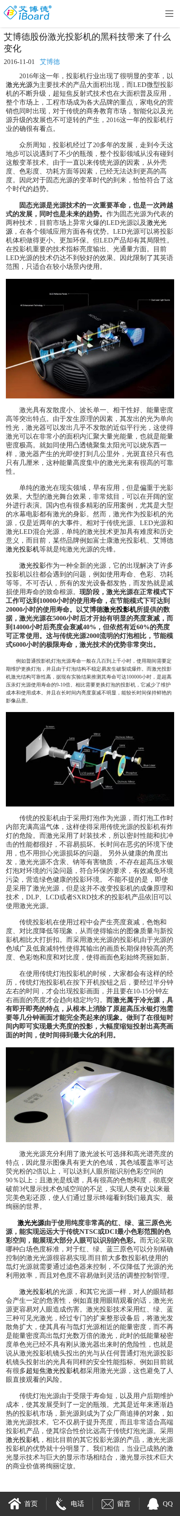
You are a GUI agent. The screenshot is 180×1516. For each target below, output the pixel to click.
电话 (77, 1503)
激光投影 (32, 565)
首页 (31, 1503)
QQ (168, 1503)
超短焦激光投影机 (53, 1370)
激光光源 (19, 84)
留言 (124, 1503)
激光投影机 (22, 549)
